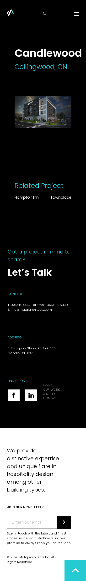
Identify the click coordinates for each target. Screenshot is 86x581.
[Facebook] (14, 395)
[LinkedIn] (31, 395)
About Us (50, 394)
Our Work (51, 389)
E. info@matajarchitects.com (30, 309)
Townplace (60, 197)
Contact (50, 398)
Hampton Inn (27, 197)
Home (47, 385)
